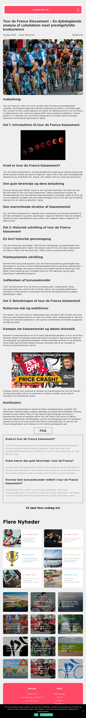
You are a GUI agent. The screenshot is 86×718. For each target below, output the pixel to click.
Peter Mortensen (27, 35)
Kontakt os (59, 704)
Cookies (59, 700)
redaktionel (77, 35)
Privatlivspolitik (46, 715)
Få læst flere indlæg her (43, 508)
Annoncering (59, 694)
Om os (59, 697)
